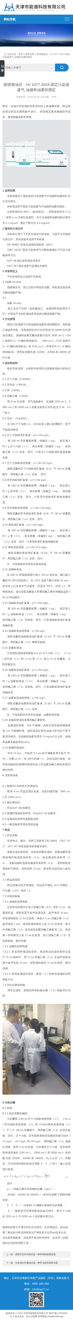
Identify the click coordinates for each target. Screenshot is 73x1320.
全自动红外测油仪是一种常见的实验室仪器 (36, 1262)
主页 (20, 54)
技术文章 (29, 54)
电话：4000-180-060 (36, 1283)
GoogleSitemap (55, 1316)
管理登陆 (42, 1316)
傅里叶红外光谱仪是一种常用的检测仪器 (35, 1254)
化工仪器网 (31, 1316)
